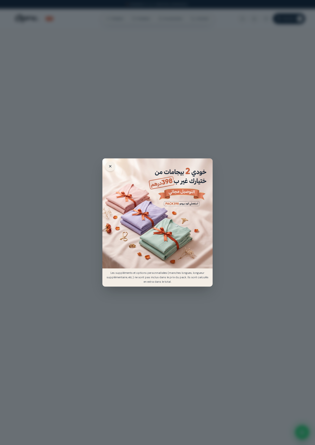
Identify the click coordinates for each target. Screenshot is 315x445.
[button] (157, 213)
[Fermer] (110, 166)
